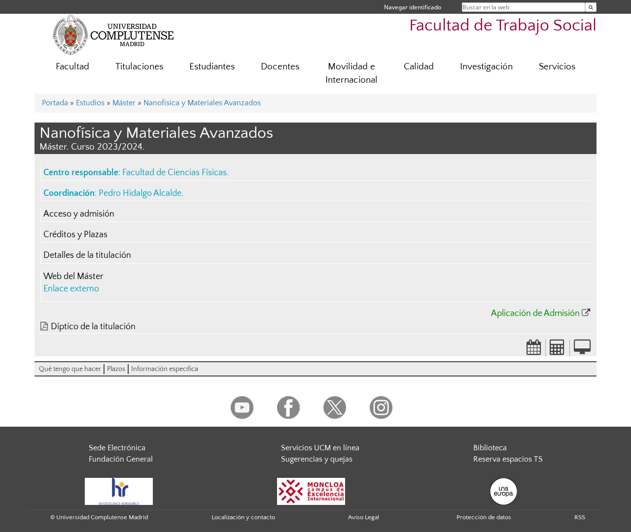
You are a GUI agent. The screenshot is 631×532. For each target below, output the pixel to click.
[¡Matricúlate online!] (582, 350)
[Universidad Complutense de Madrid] (113, 34)
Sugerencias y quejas (316, 459)
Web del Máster (73, 277)
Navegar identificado (412, 7)
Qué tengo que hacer (70, 369)
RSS (579, 517)
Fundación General (121, 459)
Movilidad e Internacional (351, 73)
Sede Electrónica (117, 447)
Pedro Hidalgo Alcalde (140, 193)
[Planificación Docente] (533, 350)
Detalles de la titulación (87, 255)
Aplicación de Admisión (535, 313)
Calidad (419, 67)
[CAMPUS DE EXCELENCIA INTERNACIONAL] (311, 490)
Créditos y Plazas (75, 235)
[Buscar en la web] (590, 7)
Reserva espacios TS (508, 459)
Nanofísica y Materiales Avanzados (202, 102)
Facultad (72, 67)
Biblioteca (490, 447)
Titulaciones (139, 67)
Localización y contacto (243, 517)
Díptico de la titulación (93, 327)
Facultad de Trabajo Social (502, 26)
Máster (124, 102)
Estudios (90, 102)
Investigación (486, 67)
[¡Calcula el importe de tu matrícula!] (557, 350)
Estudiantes (212, 67)
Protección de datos (483, 517)
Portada (55, 102)
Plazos (116, 369)
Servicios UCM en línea (320, 447)
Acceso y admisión (78, 214)
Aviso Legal (363, 517)
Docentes (280, 67)
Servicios (557, 67)
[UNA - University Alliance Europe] (503, 490)
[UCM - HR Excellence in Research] (119, 490)
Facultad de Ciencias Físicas (174, 173)
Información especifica (164, 369)
